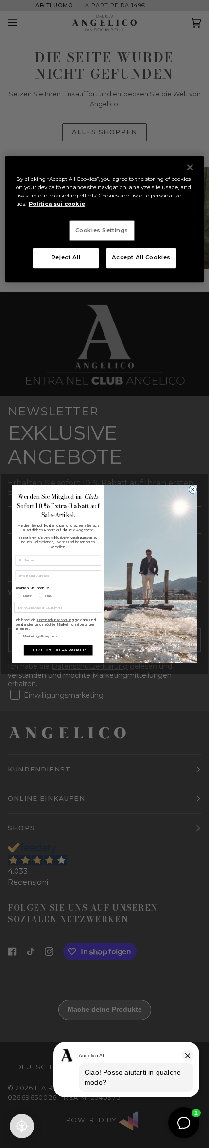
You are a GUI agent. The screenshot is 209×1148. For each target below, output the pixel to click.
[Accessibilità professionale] (22, 1126)
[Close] (190, 167)
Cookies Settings (101, 230)
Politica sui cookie (57, 203)
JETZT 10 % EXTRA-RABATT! (58, 650)
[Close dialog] (192, 490)
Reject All (66, 257)
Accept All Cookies (141, 257)
